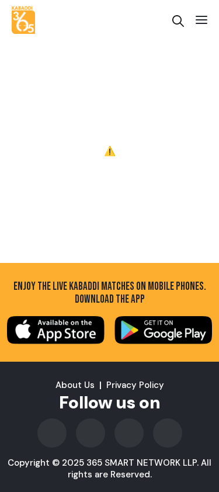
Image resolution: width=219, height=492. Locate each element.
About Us (75, 385)
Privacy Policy (135, 385)
